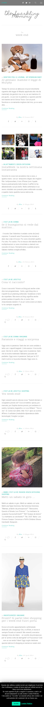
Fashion (22, 492)
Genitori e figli (9, 77)
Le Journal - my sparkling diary (29, 77)
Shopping (25, 391)
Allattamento (9, 164)
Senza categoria (23, 164)
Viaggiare (23, 337)
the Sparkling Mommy (22, 15)
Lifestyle (17, 279)
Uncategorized (9, 615)
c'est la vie (8, 222)
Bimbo (5, 492)
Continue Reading (8, 108)
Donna (16, 222)
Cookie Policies (26, 703)
